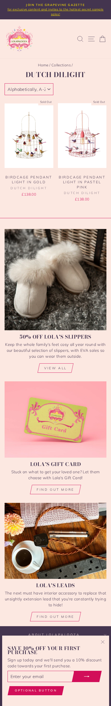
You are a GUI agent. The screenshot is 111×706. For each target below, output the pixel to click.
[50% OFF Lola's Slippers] (55, 279)
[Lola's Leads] (55, 541)
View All (55, 368)
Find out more (55, 490)
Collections (61, 65)
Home (43, 65)
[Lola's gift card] (55, 419)
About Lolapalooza (54, 635)
